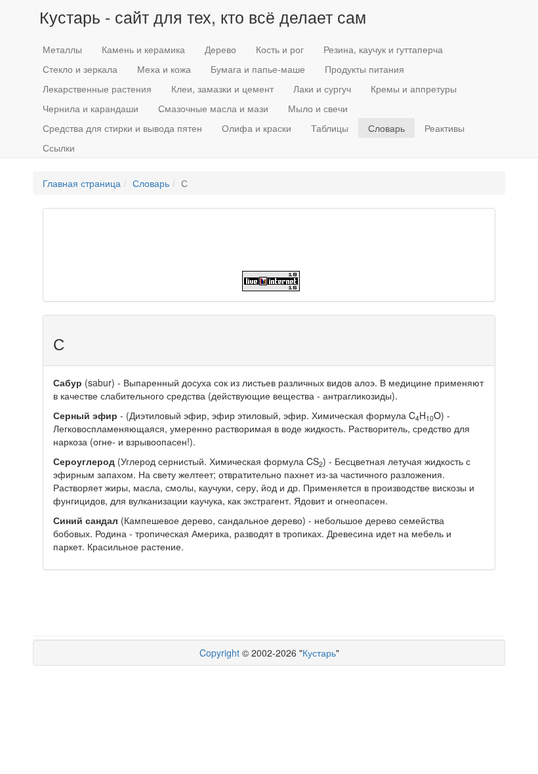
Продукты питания (364, 68)
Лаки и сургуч (322, 88)
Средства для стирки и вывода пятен (122, 127)
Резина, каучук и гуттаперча (383, 49)
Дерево (220, 49)
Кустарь (319, 652)
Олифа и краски (256, 127)
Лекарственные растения (97, 88)
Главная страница (82, 183)
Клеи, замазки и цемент (222, 88)
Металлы (62, 49)
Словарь (386, 127)
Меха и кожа (164, 68)
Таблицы (329, 127)
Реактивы (444, 127)
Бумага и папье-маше (258, 68)
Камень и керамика (143, 49)
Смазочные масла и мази (213, 108)
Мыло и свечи (318, 108)
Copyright (219, 652)
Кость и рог (280, 49)
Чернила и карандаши (90, 108)
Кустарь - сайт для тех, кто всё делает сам (202, 16)
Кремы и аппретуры (414, 88)
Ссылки (59, 147)
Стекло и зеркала (80, 68)
